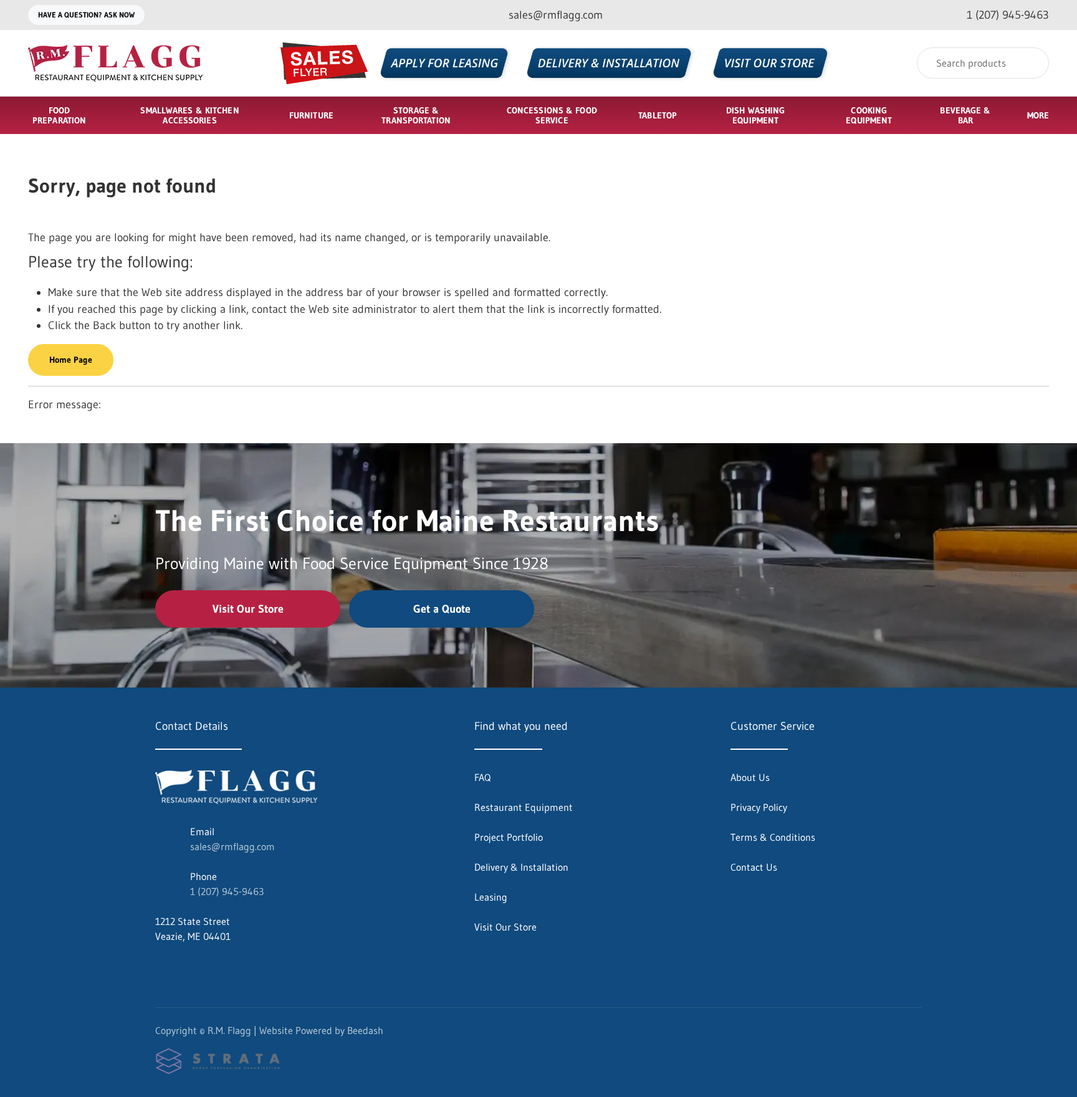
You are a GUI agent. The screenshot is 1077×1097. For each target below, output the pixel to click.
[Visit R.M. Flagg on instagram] (187, 966)
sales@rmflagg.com (232, 846)
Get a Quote (442, 609)
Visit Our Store (248, 609)
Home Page (70, 359)
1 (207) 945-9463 (227, 891)
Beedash (365, 1030)
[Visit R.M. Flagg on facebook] (160, 966)
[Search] (1031, 63)
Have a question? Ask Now (86, 14)
